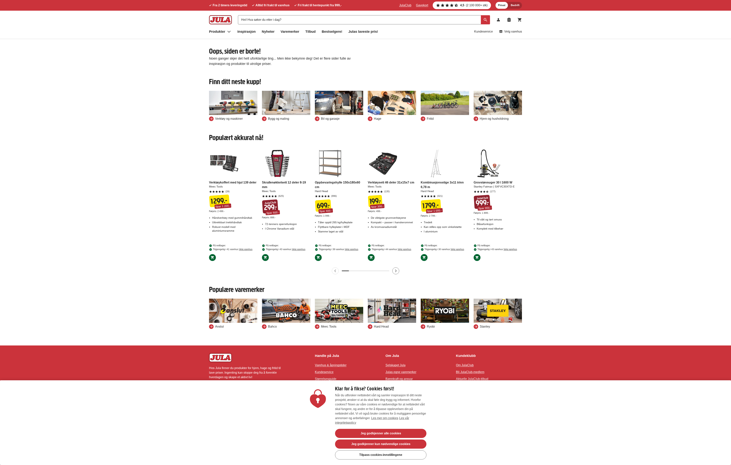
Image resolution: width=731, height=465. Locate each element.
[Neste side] (395, 270)
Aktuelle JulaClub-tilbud (472, 378)
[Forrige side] (335, 270)
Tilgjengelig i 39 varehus (338, 249)
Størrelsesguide (325, 378)
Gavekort (422, 5)
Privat (501, 5)
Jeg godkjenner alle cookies (381, 433)
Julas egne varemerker (400, 372)
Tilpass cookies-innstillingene (380, 454)
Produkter (217, 31)
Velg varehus (513, 31)
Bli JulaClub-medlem (470, 372)
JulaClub (405, 5)
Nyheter (268, 31)
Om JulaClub (465, 365)
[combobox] (364, 19)
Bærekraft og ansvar (399, 378)
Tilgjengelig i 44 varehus (391, 249)
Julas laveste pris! (363, 31)
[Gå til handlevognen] (519, 19)
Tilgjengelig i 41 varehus (232, 249)
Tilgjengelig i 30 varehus (444, 249)
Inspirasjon (246, 31)
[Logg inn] (498, 19)
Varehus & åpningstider (330, 365)
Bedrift (515, 5)
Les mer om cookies (384, 418)
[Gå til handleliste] (509, 19)
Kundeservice (483, 31)
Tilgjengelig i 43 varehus (285, 249)
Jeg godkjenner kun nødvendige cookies (380, 444)
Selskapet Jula (395, 365)
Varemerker (290, 31)
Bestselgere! (332, 31)
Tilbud (310, 31)
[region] (365, 422)
